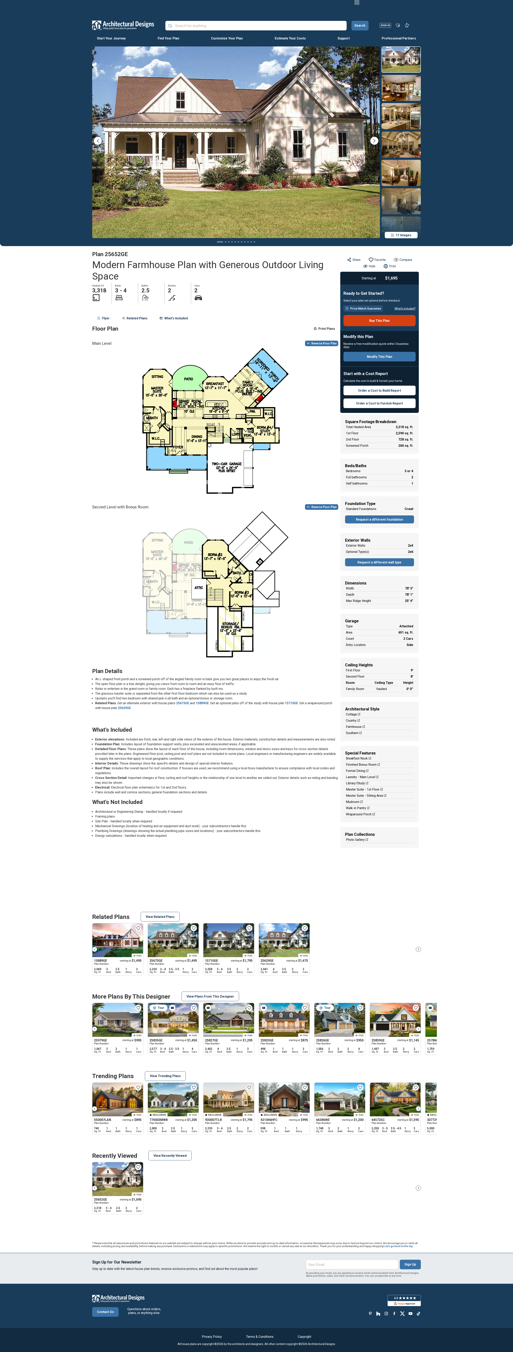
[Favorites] (398, 25)
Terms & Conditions (260, 1337)
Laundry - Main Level (360, 777)
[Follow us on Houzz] (378, 1313)
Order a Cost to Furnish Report (379, 403)
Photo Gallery (355, 840)
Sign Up (410, 1264)
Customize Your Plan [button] (227, 38)
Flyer (106, 318)
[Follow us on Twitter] (402, 1313)
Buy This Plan (379, 321)
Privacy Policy (212, 1337)
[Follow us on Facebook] (394, 1313)
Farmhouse (354, 727)
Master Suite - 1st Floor (362, 789)
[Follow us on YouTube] (410, 1313)
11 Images (403, 235)
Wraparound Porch (359, 814)
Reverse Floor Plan (324, 343)
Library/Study (355, 783)
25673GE (182, 703)
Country (351, 720)
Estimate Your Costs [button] (290, 38)
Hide (372, 266)
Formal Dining (355, 771)
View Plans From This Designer (210, 996)
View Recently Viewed (170, 1156)
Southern (352, 733)
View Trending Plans (165, 1076)
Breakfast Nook (357, 758)
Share (356, 260)
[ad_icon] (123, 25)
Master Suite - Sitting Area (364, 796)
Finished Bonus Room (361, 765)
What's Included (176, 318)
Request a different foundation (379, 519)
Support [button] (344, 38)
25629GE (124, 708)
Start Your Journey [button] (111, 38)
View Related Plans (160, 917)
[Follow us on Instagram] (386, 1313)
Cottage (351, 714)
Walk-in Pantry (356, 808)
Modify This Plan (379, 357)
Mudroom (352, 802)
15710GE (291, 703)
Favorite (380, 260)
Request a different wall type (379, 562)
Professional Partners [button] (399, 38)
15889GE (202, 703)
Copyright (304, 1337)
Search (359, 25)
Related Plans (137, 318)
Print (392, 266)
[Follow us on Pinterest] (370, 1313)
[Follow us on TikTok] (418, 1313)
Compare (406, 260)
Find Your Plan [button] (168, 38)
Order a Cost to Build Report (379, 390)
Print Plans (326, 329)
